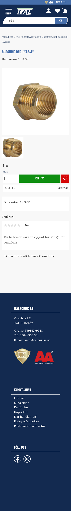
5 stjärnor (18, 225)
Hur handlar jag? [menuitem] (26, 416)
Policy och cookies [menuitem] (26, 421)
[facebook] (14, 457)
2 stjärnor (8, 225)
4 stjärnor (15, 225)
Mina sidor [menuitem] (21, 403)
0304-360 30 (29, 335)
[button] (8, 10)
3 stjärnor (12, 225)
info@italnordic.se (37, 340)
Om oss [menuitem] (19, 398)
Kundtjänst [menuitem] (22, 407)
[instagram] (17, 457)
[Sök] (61, 20)
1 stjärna (5, 225)
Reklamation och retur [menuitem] (29, 426)
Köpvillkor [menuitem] (21, 412)
